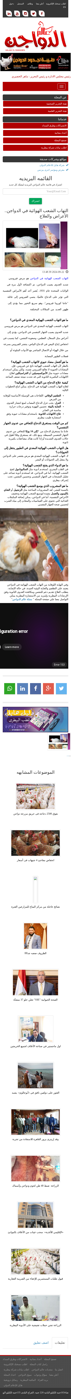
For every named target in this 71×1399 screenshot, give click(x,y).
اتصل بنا (59, 1369)
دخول (11, 4)
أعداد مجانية (61, 132)
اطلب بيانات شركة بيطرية (54, 147)
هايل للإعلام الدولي (13, 1385)
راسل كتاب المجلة (39, 1364)
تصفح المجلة (60, 140)
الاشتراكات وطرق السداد (54, 125)
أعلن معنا (40, 4)
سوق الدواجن (25, 1374)
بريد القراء (43, 1380)
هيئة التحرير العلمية (57, 111)
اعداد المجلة (10, 1374)
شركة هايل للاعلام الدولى (52, 165)
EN (64, 7)
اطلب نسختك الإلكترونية (56, 4)
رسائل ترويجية (11, 1380)
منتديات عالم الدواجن (42, 1369)
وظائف (30, 4)
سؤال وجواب (40, 1374)
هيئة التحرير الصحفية (56, 103)
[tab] (60, 1342)
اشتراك (35, 201)
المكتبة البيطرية (28, 1380)
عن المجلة (60, 97)
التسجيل (20, 4)
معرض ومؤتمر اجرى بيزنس (51, 169)
